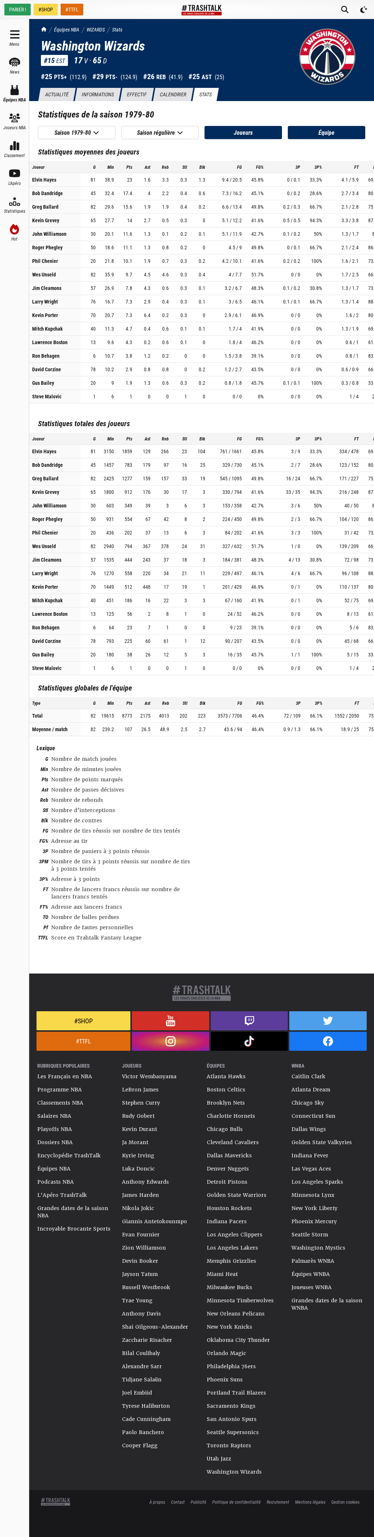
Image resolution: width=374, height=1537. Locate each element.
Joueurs (243, 132)
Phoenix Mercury (314, 1221)
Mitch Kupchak (47, 328)
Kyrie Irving (138, 1155)
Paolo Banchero (143, 1432)
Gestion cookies (345, 1502)
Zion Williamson (144, 1247)
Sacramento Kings (231, 1406)
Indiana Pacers (227, 1221)
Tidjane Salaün (141, 1379)
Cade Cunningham (146, 1419)
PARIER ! (17, 9)
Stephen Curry (141, 1102)
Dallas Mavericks (229, 1155)
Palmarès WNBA (312, 1261)
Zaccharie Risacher (147, 1340)
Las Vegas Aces (311, 1168)
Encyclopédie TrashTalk (69, 1155)
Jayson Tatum (140, 1274)
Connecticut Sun (313, 1116)
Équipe (326, 132)
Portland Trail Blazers (236, 1392)
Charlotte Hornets (231, 1116)
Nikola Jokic (138, 1208)
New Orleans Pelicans (235, 1313)
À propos (157, 1502)
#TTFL (72, 9)
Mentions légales (310, 1502)
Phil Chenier (45, 260)
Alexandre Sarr (142, 1366)
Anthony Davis (141, 1313)
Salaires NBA (54, 1116)
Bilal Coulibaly (141, 1353)
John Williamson (49, 233)
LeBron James (140, 1089)
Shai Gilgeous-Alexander (155, 1327)
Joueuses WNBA (311, 1287)
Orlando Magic (226, 1353)
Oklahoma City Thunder (238, 1340)
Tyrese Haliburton (146, 1406)
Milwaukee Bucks (229, 1287)
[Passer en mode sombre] (364, 9)
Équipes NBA (66, 29)
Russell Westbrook (146, 1287)
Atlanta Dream (310, 1089)
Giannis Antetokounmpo (154, 1221)
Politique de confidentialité (236, 1502)
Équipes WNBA (310, 1274)
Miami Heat (222, 1274)
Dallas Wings (308, 1129)
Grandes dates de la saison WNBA (326, 1304)
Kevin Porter (45, 315)
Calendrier (173, 94)
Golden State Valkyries (321, 1142)
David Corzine (46, 369)
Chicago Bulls (225, 1129)
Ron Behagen (46, 355)
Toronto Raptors (229, 1445)
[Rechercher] (345, 9)
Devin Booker (140, 1261)
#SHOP (45, 9)
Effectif (136, 94)
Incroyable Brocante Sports (73, 1228)
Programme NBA (59, 1089)
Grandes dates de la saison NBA (72, 1212)
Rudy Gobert (138, 1116)
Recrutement (278, 1502)
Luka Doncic (138, 1168)
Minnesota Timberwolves (240, 1300)
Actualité (57, 94)
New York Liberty (314, 1208)
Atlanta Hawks (226, 1076)
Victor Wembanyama (149, 1076)
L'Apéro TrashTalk (62, 1195)
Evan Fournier (141, 1234)
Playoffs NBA (54, 1129)
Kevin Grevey (45, 220)
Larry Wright (45, 301)
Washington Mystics (318, 1247)
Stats (117, 29)
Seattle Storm (309, 1234)
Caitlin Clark (308, 1076)
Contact (178, 1502)
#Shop (83, 1020)
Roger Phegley (47, 247)
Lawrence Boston (50, 342)
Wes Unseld (44, 274)
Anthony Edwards (145, 1182)
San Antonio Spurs (231, 1419)
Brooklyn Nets (226, 1102)
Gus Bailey (43, 382)
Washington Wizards (234, 1472)
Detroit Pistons (227, 1182)
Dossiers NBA (55, 1142)
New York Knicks (229, 1327)
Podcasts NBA (55, 1182)
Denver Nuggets (228, 1168)
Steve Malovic (46, 396)
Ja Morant (135, 1142)
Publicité (198, 1502)
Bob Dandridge (47, 193)
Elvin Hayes (44, 179)
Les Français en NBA (64, 1076)
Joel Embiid (137, 1392)
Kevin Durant (139, 1129)
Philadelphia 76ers (231, 1366)
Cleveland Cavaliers (233, 1142)
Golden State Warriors (236, 1195)
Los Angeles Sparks (317, 1182)
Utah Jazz (219, 1458)
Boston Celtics (226, 1089)
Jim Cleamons (46, 287)
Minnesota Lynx (312, 1195)
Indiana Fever (309, 1155)
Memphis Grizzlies (231, 1261)
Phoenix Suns (225, 1379)
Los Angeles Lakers (232, 1247)
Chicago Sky (307, 1102)
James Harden (140, 1195)
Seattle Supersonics (233, 1432)
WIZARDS (96, 29)
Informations (97, 94)
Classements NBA (60, 1102)
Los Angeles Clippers (234, 1234)
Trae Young (137, 1300)
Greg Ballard (45, 206)
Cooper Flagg (139, 1445)
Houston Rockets (229, 1208)
